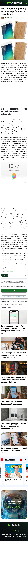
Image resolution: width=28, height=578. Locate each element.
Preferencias (14, 294)
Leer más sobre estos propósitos (18, 287)
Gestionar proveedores (7, 287)
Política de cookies (7, 296)
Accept (14, 290)
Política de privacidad (15, 296)
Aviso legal (22, 296)
